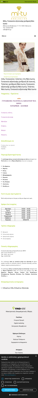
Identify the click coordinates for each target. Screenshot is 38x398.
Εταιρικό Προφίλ (19, 320)
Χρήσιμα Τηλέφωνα (19, 339)
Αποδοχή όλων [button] (10, 390)
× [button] (36, 356)
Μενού (4, 36)
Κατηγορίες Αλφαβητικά (19, 326)
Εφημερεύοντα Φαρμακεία (19, 342)
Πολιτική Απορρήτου (10, 375)
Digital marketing (19, 323)
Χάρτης (19, 336)
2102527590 (9, 27)
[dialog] (19, 376)
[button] (19, 395)
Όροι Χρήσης (19, 352)
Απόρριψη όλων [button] (28, 390)
